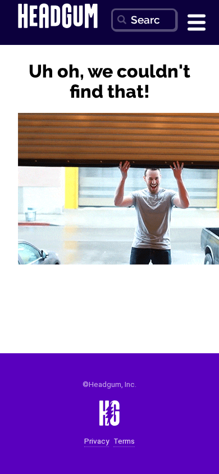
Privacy (96, 441)
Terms (124, 441)
